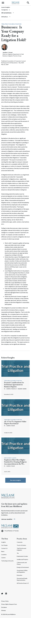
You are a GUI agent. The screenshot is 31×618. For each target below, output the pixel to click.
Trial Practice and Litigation (11, 24)
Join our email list (8, 519)
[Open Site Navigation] (2, 2)
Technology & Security (7, 561)
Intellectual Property (22, 559)
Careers (3, 557)
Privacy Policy (5, 601)
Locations (4, 554)
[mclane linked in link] (6, 594)
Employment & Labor (10, 458)
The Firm (4, 539)
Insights (3, 542)
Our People (4, 545)
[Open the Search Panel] (28, 2)
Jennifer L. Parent (10, 388)
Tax (18, 553)
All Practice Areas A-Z (23, 583)
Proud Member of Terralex (12, 530)
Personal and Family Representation (22, 579)
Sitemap (3, 610)
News (2, 551)
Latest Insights (5, 7)
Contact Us (4, 548)
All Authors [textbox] (4, 16)
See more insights (15, 480)
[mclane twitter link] (2, 594)
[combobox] (14, 13)
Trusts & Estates (21, 545)
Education (19, 575)
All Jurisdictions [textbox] (6, 13)
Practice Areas (22, 539)
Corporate (19, 542)
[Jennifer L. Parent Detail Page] (4, 47)
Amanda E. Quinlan (22, 388)
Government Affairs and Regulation (22, 571)
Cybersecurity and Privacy (22, 563)
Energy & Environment (23, 567)
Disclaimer (4, 607)
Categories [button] (4, 9)
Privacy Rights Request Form (9, 604)
